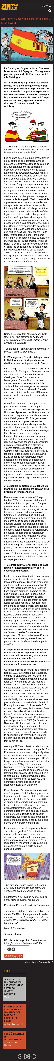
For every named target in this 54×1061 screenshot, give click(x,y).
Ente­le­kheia (19, 928)
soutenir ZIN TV (13, 955)
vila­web (18, 934)
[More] (13, 949)
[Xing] (9, 949)
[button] (45, 6)
